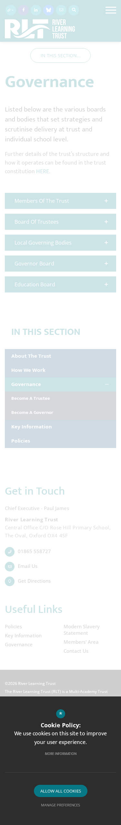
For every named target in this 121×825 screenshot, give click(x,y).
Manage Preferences (60, 805)
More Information (60, 754)
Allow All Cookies (60, 791)
